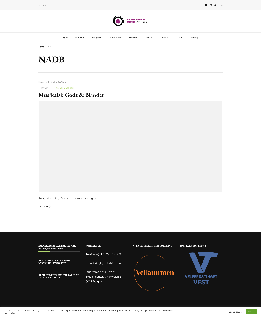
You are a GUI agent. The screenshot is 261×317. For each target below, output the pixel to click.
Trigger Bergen (65, 88)
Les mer (43, 206)
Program (96, 37)
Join (148, 37)
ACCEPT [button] (251, 311)
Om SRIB (80, 37)
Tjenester (164, 37)
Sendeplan (115, 37)
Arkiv (179, 37)
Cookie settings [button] (236, 311)
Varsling (194, 37)
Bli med (133, 37)
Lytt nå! (42, 5)
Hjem (65, 37)
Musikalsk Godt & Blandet (71, 95)
